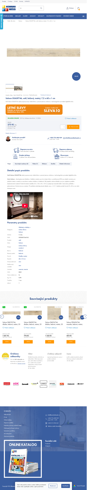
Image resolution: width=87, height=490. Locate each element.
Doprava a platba (7, 422)
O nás (4, 417)
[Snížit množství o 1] (65, 128)
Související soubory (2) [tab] (21, 164)
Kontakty (4, 1)
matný (24, 256)
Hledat (40, 8)
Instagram (47, 446)
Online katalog (7, 420)
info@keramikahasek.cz (72, 138)
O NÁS (15, 1)
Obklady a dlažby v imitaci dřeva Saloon (24, 230)
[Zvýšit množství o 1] (65, 126)
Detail (7, 341)
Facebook (47, 443)
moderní (20, 248)
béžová (20, 250)
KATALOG (26, 1)
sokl (19, 240)
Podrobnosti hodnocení (45, 95)
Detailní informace (9, 133)
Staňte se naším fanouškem (54, 426)
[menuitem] (7, 16)
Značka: (8, 95)
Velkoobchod (6, 414)
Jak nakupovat (7, 433)
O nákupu (9, 1)
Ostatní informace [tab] (64, 164)
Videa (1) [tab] (34, 164)
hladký (20, 256)
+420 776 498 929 (55, 138)
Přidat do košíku (74, 126)
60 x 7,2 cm (21, 259)
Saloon (20, 243)
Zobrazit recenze (21, 363)
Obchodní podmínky (8, 436)
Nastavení (52, 486)
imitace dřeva (22, 245)
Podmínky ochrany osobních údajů (12, 425)
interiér (25, 269)
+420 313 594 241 (52, 423)
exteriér (20, 269)
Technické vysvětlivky (8, 431)
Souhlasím (65, 486)
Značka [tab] (52, 164)
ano (19, 261)
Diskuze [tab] (43, 164)
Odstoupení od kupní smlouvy (10, 428)
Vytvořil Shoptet (80, 486)
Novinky (21, 1)
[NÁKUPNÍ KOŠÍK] (78, 8)
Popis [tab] (8, 164)
